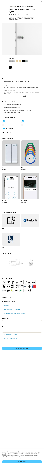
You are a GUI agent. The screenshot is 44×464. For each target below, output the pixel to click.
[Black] (10, 67)
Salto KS (27, 121)
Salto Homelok (9, 128)
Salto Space (9, 121)
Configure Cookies (22, 458)
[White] (13, 67)
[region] (22, 456)
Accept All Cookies (22, 461)
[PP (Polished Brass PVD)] (20, 61)
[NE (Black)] (23, 61)
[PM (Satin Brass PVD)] (17, 61)
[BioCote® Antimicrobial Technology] (26, 61)
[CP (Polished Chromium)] (13, 61)
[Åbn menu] (41, 1)
